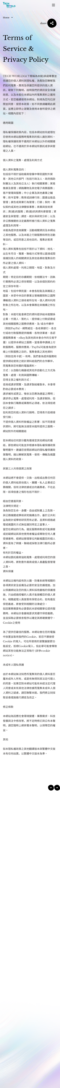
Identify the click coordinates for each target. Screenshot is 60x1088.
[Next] (57, 788)
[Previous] (51, 788)
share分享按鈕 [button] (52, 23)
